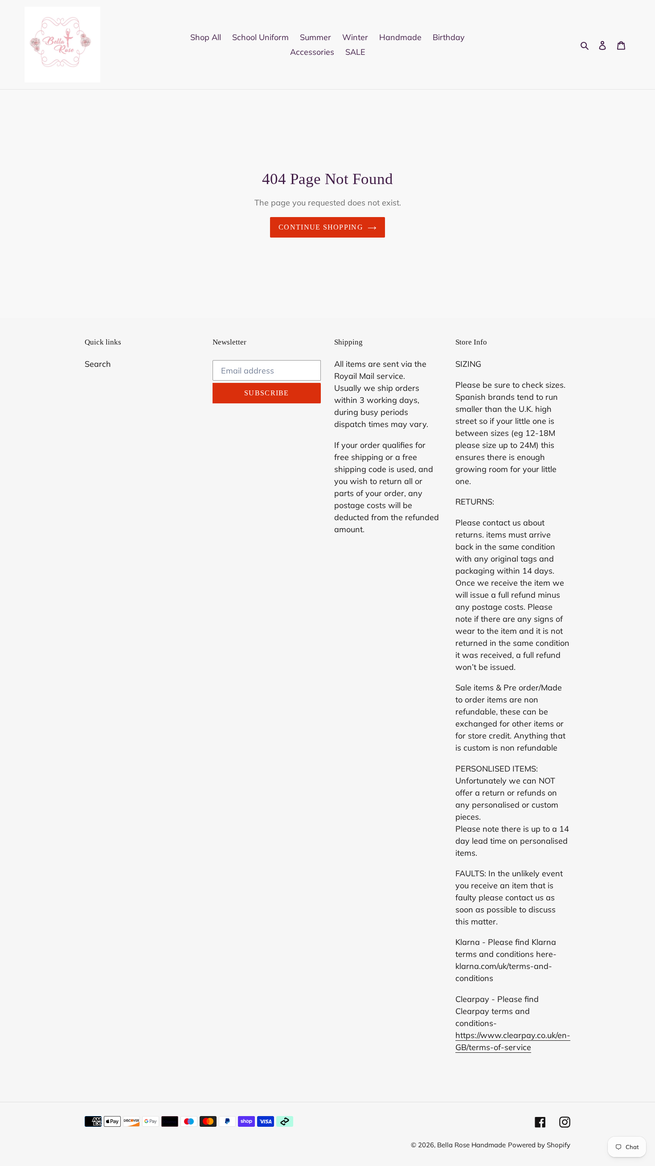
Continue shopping (320, 227)
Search (98, 364)
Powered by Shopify (539, 1145)
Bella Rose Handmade (471, 1145)
